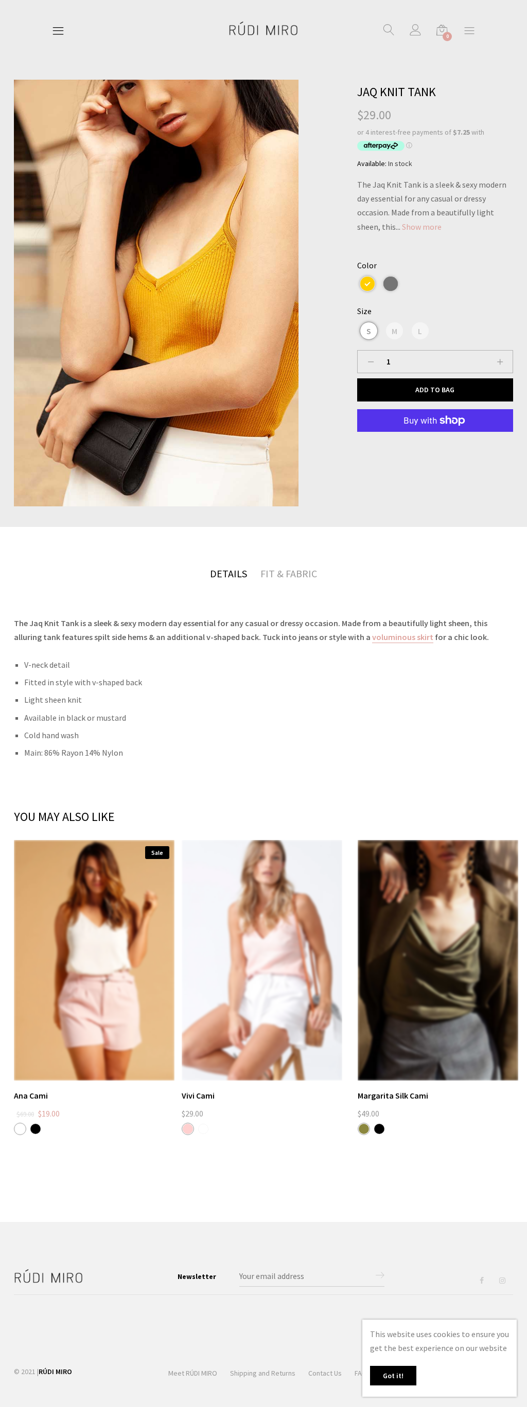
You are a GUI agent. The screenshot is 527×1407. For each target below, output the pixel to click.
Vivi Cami (198, 1095)
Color (367, 265)
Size (364, 311)
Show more (422, 227)
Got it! (393, 1375)
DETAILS (228, 573)
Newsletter (197, 1276)
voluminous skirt (402, 637)
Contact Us (325, 1373)
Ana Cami (31, 1095)
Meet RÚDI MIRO (192, 1373)
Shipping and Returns (262, 1373)
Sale (157, 852)
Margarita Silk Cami (393, 1095)
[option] (156, 293)
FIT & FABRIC (288, 573)
